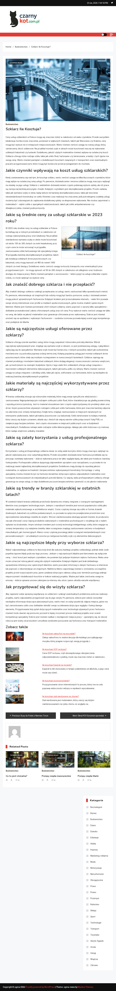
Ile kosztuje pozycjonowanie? (56, 680)
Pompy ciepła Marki (88, 776)
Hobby (93, 844)
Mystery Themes (85, 987)
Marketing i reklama (99, 856)
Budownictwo (12, 124)
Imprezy (94, 850)
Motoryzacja (96, 868)
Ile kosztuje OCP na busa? (54, 649)
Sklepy (93, 910)
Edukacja (94, 837)
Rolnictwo (94, 904)
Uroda (93, 947)
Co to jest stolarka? (16, 776)
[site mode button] (104, 34)
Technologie (95, 923)
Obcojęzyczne (96, 880)
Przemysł (94, 898)
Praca (93, 886)
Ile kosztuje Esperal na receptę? (57, 665)
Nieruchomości (97, 874)
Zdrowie (94, 965)
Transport (94, 929)
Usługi (93, 953)
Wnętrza (94, 959)
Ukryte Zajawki (97, 941)
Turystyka (94, 935)
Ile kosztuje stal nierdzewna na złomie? (60, 696)
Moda (92, 862)
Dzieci (93, 825)
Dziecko (93, 831)
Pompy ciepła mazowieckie (56, 776)
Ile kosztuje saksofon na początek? (59, 633)
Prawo (93, 892)
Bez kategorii (96, 807)
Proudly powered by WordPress (40, 987)
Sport (92, 916)
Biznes (93, 813)
